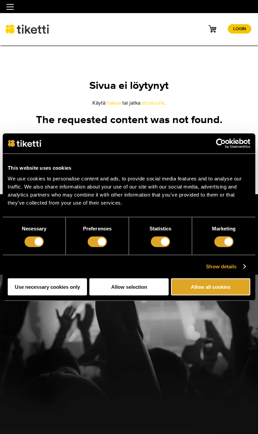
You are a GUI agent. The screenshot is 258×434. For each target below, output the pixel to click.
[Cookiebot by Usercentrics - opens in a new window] (220, 144)
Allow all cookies (210, 286)
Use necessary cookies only (47, 286)
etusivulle (153, 103)
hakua (114, 103)
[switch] (97, 241)
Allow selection (129, 286)
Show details (221, 266)
